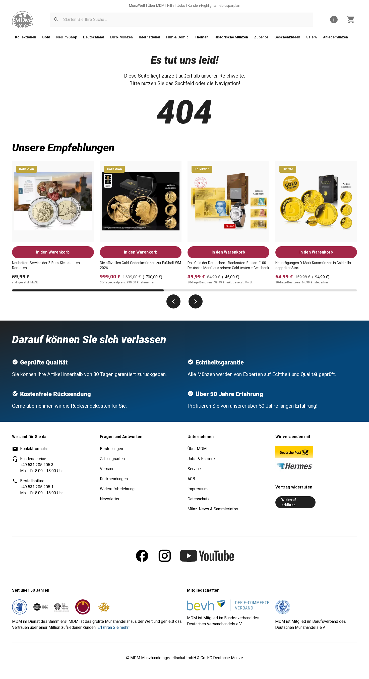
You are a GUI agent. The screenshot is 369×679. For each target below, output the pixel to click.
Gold (46, 37)
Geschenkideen (287, 37)
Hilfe (170, 6)
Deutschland (93, 37)
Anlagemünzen (335, 37)
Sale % (311, 37)
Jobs (181, 6)
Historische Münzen (231, 37)
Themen (201, 37)
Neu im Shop (66, 37)
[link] (22, 19)
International (149, 37)
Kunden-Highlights (202, 6)
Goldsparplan (229, 6)
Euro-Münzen (121, 37)
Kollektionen (25, 37)
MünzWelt (137, 6)
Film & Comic (177, 37)
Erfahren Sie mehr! (113, 627)
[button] (56, 20)
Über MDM (156, 6)
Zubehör (261, 37)
